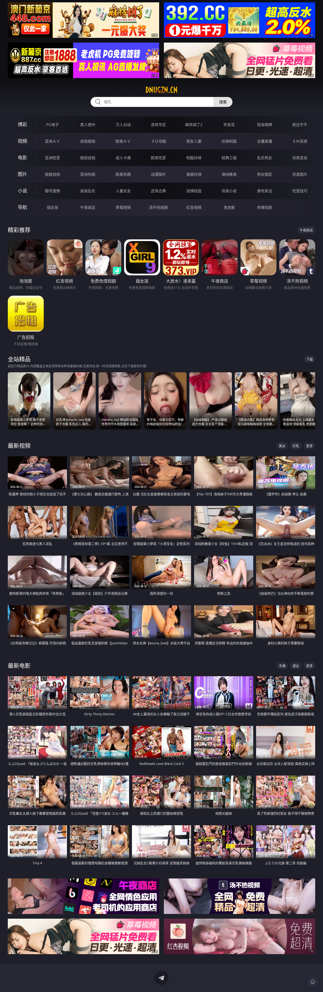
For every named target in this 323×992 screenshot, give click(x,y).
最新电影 (19, 665)
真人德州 (87, 124)
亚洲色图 (87, 174)
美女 (282, 445)
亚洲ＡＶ (52, 141)
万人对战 (123, 124)
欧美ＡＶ (123, 141)
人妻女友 (123, 190)
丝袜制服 (229, 141)
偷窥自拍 (52, 174)
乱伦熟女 (264, 157)
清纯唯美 (229, 174)
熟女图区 (264, 174)
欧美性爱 (158, 157)
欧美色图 (123, 174)
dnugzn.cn (161, 90)
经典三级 (229, 157)
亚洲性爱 (52, 157)
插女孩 (52, 207)
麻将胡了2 (193, 124)
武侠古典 (158, 190)
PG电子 (52, 124)
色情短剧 (264, 207)
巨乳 (295, 445)
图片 (22, 174)
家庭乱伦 (87, 190)
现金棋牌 (264, 124)
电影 (22, 157)
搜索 (223, 102)
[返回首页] (312, 981)
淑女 (295, 665)
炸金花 (229, 124)
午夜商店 (87, 207)
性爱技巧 (299, 190)
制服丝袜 (193, 157)
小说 (22, 191)
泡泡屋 (229, 207)
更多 (309, 445)
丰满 (282, 665)
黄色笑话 (264, 190)
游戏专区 (158, 124)
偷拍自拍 (87, 157)
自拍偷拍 (87, 141)
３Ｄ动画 (158, 141)
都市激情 (52, 190)
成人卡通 (123, 157)
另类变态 (299, 157)
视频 (22, 141)
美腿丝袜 (193, 174)
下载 (309, 359)
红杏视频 (193, 207)
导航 (22, 207)
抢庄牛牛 (299, 124)
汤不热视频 (158, 207)
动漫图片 (158, 174)
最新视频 (19, 445)
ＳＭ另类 (299, 141)
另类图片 (299, 174)
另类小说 (229, 190)
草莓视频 (123, 207)
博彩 (22, 124)
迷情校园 (193, 190)
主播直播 (264, 141)
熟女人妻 (193, 141)
